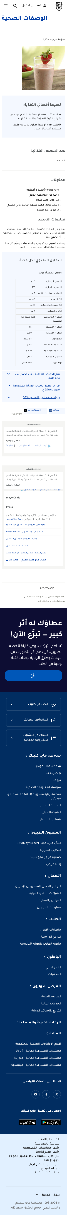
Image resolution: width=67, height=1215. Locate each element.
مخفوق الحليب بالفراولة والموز (51, 601)
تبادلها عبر (54, 410)
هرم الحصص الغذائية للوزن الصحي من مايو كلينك (37, 376)
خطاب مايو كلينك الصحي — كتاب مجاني (26, 560)
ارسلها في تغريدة (32, 410)
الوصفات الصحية (24, 19)
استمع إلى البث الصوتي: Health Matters (24, 532)
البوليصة (9, 446)
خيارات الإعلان (41, 446)
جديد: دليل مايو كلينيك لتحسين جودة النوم (25, 525)
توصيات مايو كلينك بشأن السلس (22, 539)
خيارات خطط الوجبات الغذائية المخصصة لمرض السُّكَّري (36, 388)
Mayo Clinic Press (15, 519)
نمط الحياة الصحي (56, 597)
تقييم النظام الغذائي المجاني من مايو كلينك (26, 553)
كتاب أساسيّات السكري (17, 546)
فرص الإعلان (24, 446)
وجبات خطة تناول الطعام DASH (41, 397)
